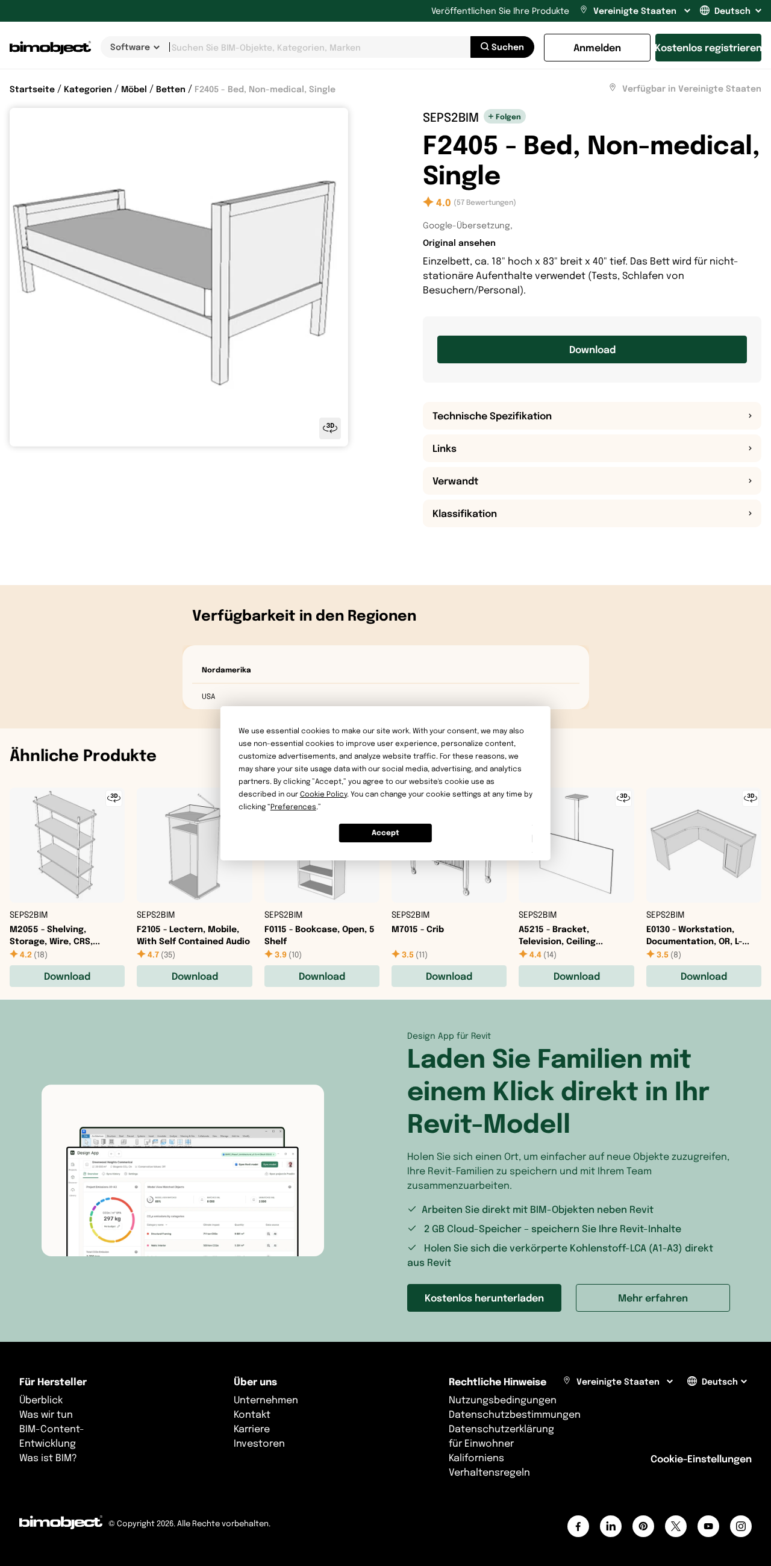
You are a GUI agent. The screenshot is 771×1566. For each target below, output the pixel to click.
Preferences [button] (293, 806)
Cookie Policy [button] (323, 794)
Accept (385, 832)
